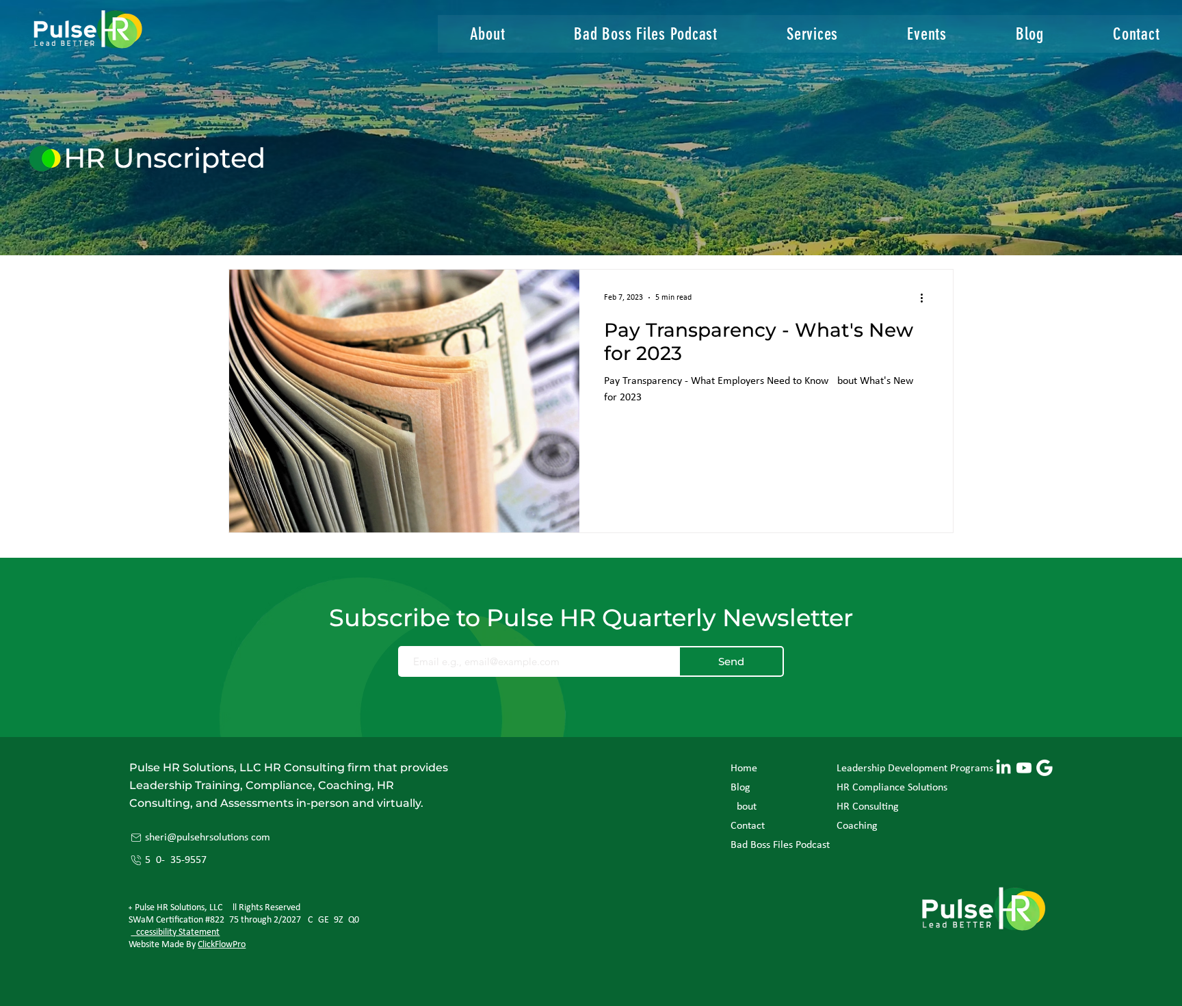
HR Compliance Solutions (892, 787)
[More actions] (926, 297)
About (744, 806)
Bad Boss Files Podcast (769, 845)
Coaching (857, 826)
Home (744, 768)
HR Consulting (868, 806)
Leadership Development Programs (899, 768)
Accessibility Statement (175, 932)
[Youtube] (1024, 768)
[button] (812, 34)
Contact (748, 826)
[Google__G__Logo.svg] (1044, 768)
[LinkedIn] (1003, 768)
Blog (740, 787)
